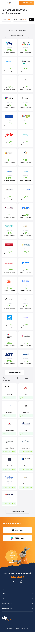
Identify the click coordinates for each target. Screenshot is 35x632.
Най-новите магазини (17, 35)
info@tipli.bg (17, 576)
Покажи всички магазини (17, 511)
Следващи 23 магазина (14, 372)
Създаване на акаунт (26, 2)
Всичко (6, 19)
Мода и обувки (20, 19)
